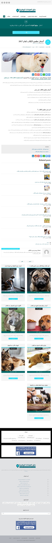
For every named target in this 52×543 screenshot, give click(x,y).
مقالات (8, 16)
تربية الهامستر (30, 440)
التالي (22, 261)
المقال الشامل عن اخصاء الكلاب (24, 495)
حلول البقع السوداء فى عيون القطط (24, 488)
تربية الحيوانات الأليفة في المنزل (10, 438)
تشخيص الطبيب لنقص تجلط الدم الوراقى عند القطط (24, 486)
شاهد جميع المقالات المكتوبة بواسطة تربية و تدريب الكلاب (10, 248)
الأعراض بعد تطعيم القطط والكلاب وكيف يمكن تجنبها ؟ (40, 236)
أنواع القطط (47, 438)
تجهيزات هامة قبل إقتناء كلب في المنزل (43, 182)
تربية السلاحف (38, 440)
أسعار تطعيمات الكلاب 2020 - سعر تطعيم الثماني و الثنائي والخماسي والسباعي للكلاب (34, 171)
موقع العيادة (23, 16)
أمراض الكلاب (22, 437)
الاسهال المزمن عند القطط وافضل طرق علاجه (24, 479)
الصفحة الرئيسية (42, 16)
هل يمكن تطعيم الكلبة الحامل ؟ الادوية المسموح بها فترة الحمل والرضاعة (36, 214)
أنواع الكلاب (40, 438)
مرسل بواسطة (38, 43)
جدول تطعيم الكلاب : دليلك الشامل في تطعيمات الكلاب (40, 149)
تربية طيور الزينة (22, 440)
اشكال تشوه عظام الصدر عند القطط (24, 481)
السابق (30, 261)
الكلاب (48, 242)
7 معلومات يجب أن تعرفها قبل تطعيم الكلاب (42, 151)
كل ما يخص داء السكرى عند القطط (24, 493)
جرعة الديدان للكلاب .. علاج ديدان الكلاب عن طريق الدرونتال (39, 225)
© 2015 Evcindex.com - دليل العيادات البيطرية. (29, 540)
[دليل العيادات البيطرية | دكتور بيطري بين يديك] (26, 10)
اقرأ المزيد (38, 298)
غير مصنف (15, 440)
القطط (31, 435)
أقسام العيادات (15, 16)
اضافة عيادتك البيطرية (32, 16)
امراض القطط (31, 437)
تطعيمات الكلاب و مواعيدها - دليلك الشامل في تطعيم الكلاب (39, 204)
